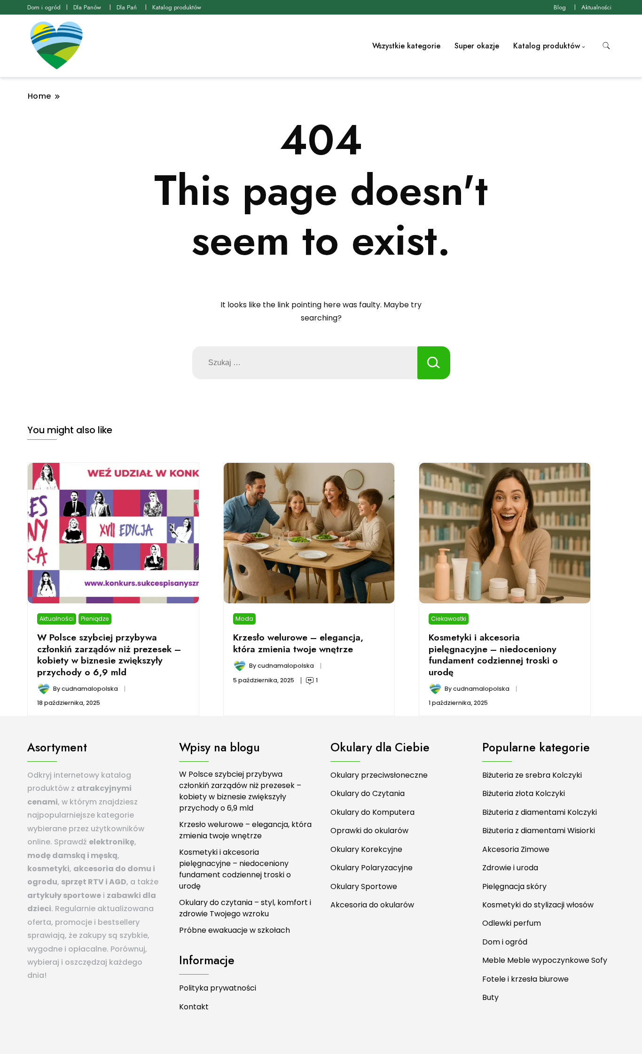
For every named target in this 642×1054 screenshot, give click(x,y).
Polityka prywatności (217, 988)
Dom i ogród (44, 7)
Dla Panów (87, 7)
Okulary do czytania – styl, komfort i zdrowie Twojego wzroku (245, 908)
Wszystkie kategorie (406, 45)
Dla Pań (127, 7)
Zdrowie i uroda (510, 867)
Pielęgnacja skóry (514, 886)
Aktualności (596, 7)
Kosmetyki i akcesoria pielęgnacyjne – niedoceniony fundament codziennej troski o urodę (493, 654)
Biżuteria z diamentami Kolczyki (539, 812)
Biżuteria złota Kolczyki (523, 793)
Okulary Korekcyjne (366, 849)
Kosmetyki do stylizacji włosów (538, 904)
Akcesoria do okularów (372, 904)
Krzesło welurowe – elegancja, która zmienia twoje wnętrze (298, 643)
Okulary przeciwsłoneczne (379, 775)
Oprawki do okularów (369, 830)
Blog (560, 7)
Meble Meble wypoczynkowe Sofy (544, 960)
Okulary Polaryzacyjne (371, 867)
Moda (244, 619)
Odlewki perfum (511, 923)
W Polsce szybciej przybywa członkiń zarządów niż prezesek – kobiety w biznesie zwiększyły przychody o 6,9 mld (109, 654)
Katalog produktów (176, 7)
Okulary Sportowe (363, 886)
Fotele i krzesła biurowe (525, 979)
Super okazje (476, 45)
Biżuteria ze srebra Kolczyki (532, 775)
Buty (490, 997)
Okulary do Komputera (372, 812)
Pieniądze (95, 619)
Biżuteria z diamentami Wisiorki (538, 830)
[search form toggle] (606, 46)
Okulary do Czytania (367, 793)
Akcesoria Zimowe (515, 849)
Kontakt (194, 1006)
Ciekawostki (448, 619)
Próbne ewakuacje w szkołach (234, 930)
